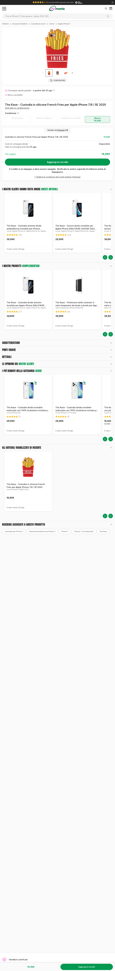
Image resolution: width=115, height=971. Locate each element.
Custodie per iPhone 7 (14, 531)
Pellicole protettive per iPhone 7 (42, 531)
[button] (72, 73)
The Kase (103, 531)
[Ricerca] (109, 16)
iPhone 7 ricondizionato (84, 531)
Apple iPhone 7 (64, 24)
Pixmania (61, 130)
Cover (51, 24)
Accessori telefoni (19, 24)
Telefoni (5, 24)
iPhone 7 (64, 531)
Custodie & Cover (38, 24)
